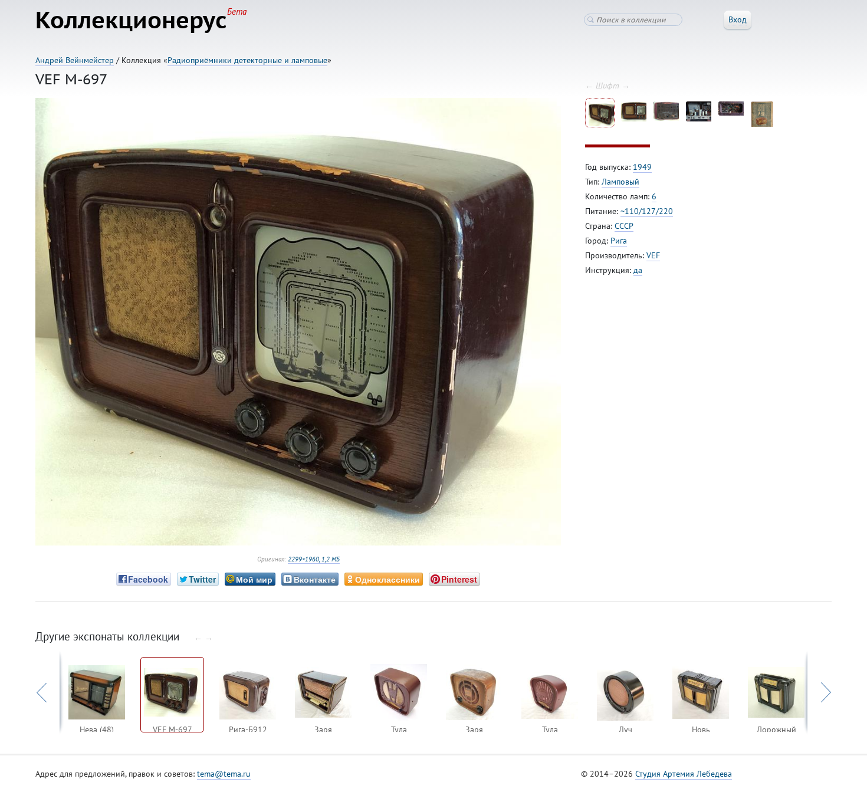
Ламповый (620, 181)
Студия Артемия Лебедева (683, 773)
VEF (653, 255)
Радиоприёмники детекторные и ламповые (247, 60)
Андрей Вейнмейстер (74, 60)
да (637, 270)
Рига (618, 240)
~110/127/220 (646, 211)
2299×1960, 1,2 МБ (314, 559)
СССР (624, 226)
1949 (642, 167)
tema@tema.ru (224, 773)
